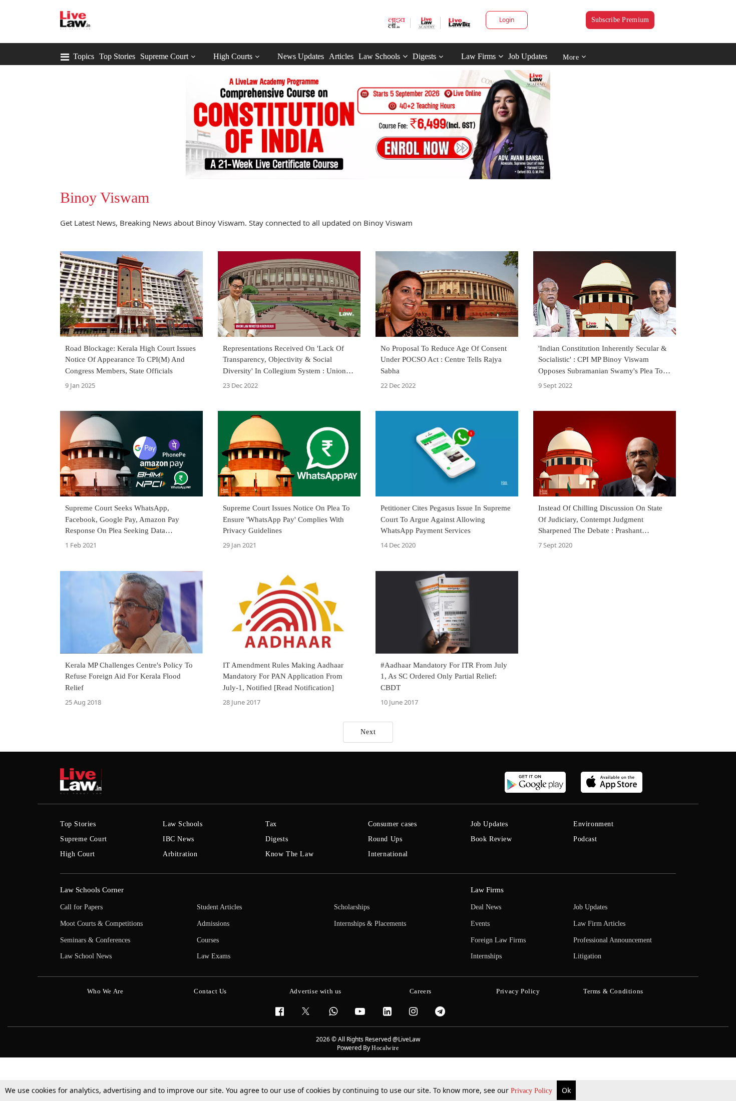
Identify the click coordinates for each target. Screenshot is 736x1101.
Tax (271, 824)
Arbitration (180, 854)
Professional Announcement (612, 940)
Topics (83, 56)
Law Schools (379, 56)
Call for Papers (81, 907)
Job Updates (527, 56)
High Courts (232, 56)
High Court (77, 854)
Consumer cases (392, 824)
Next (368, 732)
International (388, 854)
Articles (341, 56)
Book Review (491, 839)
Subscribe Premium (620, 20)
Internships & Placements (370, 923)
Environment (593, 824)
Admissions (213, 923)
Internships (486, 956)
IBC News (178, 839)
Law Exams (213, 956)
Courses (208, 940)
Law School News (86, 956)
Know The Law (289, 854)
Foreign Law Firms (498, 940)
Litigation (587, 956)
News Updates (300, 56)
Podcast (585, 839)
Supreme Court (164, 56)
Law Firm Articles (599, 923)
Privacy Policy (532, 1090)
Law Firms (478, 56)
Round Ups (385, 839)
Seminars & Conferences (95, 940)
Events (480, 923)
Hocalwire (385, 1047)
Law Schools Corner (92, 890)
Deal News (486, 907)
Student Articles (219, 907)
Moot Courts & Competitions (101, 923)
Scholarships (352, 907)
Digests (424, 56)
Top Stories (117, 56)
